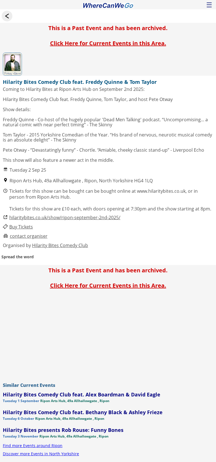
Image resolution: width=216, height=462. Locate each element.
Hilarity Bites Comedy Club (60, 245)
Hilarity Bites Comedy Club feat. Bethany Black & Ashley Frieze (83, 412)
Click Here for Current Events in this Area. (108, 43)
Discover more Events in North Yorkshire (41, 453)
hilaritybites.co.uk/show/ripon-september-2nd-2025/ (64, 218)
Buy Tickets (21, 227)
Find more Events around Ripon (32, 445)
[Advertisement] (108, 334)
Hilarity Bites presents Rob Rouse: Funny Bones (63, 430)
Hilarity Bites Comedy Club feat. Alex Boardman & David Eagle (81, 394)
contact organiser (29, 236)
